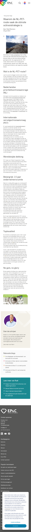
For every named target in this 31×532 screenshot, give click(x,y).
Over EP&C (3, 457)
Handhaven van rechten (7, 488)
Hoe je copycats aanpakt (7, 476)
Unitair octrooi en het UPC (7, 470)
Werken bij (3, 454)
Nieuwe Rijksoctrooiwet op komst (14, 388)
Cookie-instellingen (15, 522)
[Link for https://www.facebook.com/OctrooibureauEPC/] (9, 434)
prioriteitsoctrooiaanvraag (18, 97)
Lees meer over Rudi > (8, 344)
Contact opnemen (5, 460)
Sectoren (3, 442)
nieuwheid (14, 111)
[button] (29, 3)
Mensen (3, 448)
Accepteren (15, 525)
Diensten (3, 445)
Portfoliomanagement (6, 482)
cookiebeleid (7, 508)
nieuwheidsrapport (20, 126)
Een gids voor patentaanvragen (8, 467)
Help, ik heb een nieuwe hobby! (13, 391)
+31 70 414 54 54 (5, 430)
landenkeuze (6, 225)
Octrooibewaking (5, 491)
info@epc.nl (4, 427)
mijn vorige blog (15, 55)
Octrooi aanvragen (5, 479)
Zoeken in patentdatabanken (8, 473)
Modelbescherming (5, 485)
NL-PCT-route (13, 183)
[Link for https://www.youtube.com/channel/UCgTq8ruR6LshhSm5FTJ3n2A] (5, 434)
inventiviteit (22, 111)
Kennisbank (4, 451)
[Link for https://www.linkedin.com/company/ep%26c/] (2, 434)
